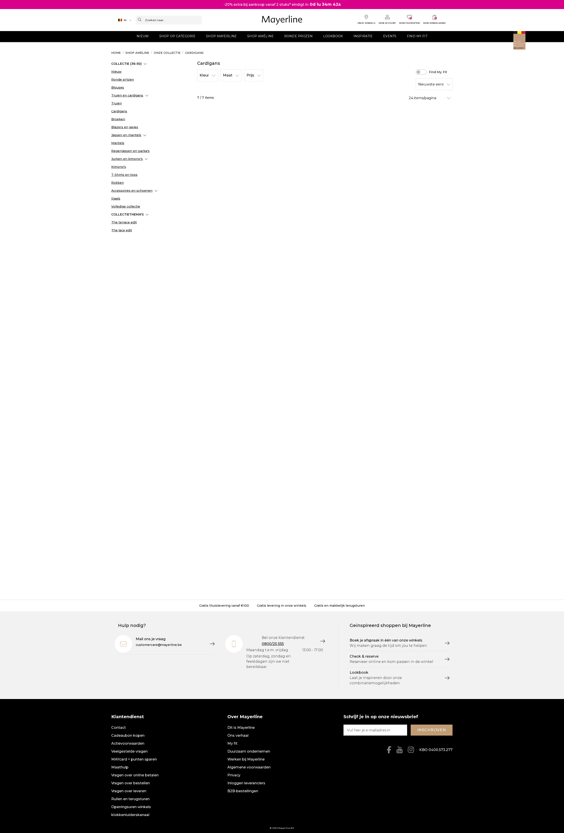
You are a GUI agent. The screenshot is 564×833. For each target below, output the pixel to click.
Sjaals (115, 199)
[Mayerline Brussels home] (282, 20)
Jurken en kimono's (127, 159)
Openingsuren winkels (131, 807)
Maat (227, 75)
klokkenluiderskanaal (130, 815)
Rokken (117, 183)
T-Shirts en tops (124, 175)
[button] (142, 36)
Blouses (117, 87)
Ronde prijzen (122, 80)
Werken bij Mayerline (246, 759)
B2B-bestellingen (242, 791)
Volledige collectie (125, 206)
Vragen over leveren (128, 791)
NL (125, 20)
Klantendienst (127, 716)
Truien (116, 103)
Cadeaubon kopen (128, 735)
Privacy (233, 775)
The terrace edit (124, 222)
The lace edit (121, 230)
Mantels (117, 143)
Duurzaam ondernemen (248, 751)
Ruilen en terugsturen (130, 799)
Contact (118, 727)
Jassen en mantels (126, 135)
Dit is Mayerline (241, 727)
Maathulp (119, 767)
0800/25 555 (273, 644)
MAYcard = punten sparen (134, 759)
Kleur (204, 75)
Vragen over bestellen (130, 783)
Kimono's (118, 167)
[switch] (421, 72)
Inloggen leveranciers (246, 783)
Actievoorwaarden (127, 743)
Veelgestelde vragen (129, 751)
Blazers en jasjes (124, 127)
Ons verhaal (238, 735)
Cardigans (119, 111)
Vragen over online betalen (135, 775)
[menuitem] (142, 36)
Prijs (250, 75)
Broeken (118, 119)
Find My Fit (438, 72)
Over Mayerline (245, 716)
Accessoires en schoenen (131, 191)
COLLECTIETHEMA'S (127, 214)
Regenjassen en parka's (130, 151)
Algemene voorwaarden (249, 767)
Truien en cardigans (127, 95)
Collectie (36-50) (126, 64)
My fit (232, 743)
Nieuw (116, 72)
